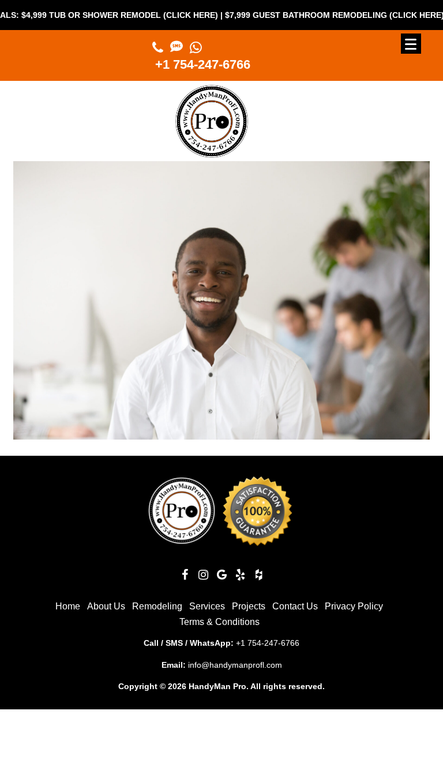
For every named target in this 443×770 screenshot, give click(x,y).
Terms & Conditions (219, 622)
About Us (106, 606)
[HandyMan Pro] (211, 152)
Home (67, 606)
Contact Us (295, 606)
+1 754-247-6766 (202, 64)
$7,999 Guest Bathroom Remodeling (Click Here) (315, 15)
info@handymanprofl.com (235, 664)
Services (207, 606)
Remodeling (157, 606)
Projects (248, 606)
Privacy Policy (354, 606)
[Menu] (411, 44)
